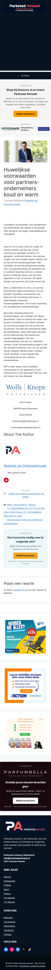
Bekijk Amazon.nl (25, 114)
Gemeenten (9, 881)
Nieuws (32, 504)
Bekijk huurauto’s (25, 555)
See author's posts (17, 472)
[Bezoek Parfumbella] (25, 773)
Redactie (8, 917)
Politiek (7, 885)
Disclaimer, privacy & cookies (33, 966)
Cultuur (7, 893)
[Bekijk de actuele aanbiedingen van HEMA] (25, 497)
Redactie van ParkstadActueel (25, 465)
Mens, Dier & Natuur (17, 504)
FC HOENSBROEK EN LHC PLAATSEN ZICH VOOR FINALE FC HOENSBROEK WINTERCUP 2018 (24, 512)
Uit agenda (9, 898)
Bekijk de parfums (25, 800)
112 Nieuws (9, 902)
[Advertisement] (25, 45)
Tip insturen (9, 922)
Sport (6, 889)
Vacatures (9, 930)
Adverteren (9, 926)
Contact (8, 934)
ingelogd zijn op (20, 590)
